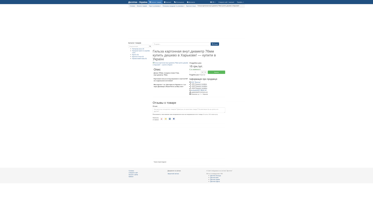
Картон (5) (135, 55)
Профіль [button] (240, 2)
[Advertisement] (186, 23)
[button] (213, 2)
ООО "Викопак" (196, 82)
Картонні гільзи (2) (138, 56)
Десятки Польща (215, 175)
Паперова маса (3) (138, 49)
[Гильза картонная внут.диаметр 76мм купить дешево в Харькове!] (170, 63)
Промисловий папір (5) (139, 58)
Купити (216, 72)
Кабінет (131, 176)
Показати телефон (201, 84)
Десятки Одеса (215, 181)
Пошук (215, 44)
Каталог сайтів (133, 174)
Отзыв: (155, 106)
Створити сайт (226, 2)
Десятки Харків (215, 179)
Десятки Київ (214, 177)
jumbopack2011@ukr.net (199, 90)
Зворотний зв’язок (173, 174)
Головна (131, 171)
